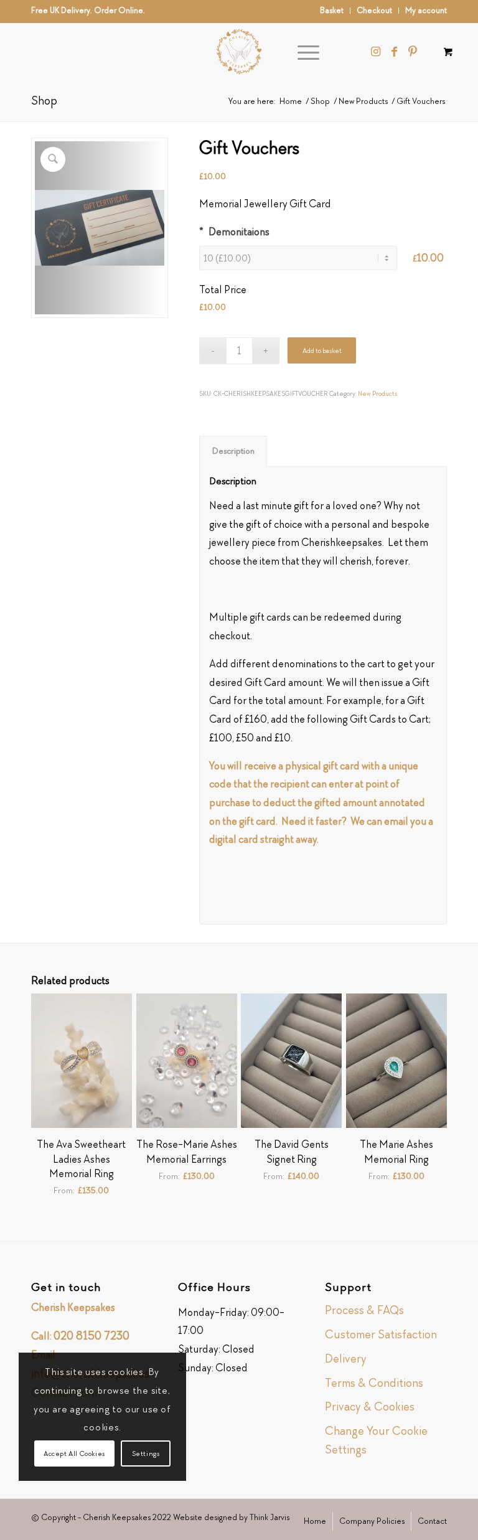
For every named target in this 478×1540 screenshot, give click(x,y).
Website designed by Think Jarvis (231, 1517)
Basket (332, 10)
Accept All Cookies (74, 1453)
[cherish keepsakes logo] (239, 52)
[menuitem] (332, 10)
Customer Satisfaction (381, 1334)
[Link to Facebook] (394, 51)
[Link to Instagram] (375, 51)
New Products (377, 393)
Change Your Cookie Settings (376, 1440)
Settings (146, 1453)
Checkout (374, 10)
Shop (44, 100)
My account (426, 10)
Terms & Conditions (374, 1383)
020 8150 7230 (91, 1335)
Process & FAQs (364, 1310)
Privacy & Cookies (370, 1406)
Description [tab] (233, 450)
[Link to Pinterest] (412, 51)
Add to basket (322, 350)
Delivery (346, 1358)
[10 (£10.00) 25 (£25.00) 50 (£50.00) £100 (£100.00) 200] (303, 258)
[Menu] (302, 52)
